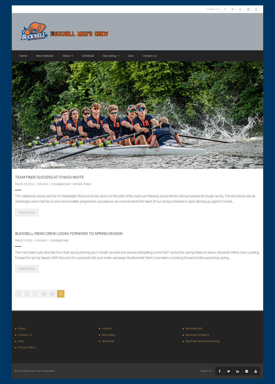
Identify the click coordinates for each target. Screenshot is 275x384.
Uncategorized (60, 184)
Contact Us (25, 334)
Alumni (107, 328)
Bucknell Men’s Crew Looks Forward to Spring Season (68, 234)
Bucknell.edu (194, 328)
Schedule (108, 341)
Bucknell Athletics (197, 334)
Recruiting (108, 334)
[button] (18, 115)
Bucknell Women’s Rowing (203, 341)
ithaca (87, 184)
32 (52, 293)
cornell (77, 184)
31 (44, 293)
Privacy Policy (27, 347)
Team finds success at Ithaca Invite (49, 177)
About (22, 328)
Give (21, 341)
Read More (27, 212)
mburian (42, 184)
